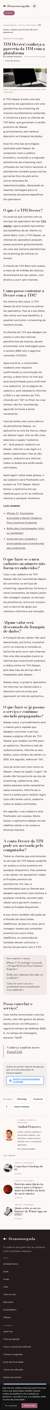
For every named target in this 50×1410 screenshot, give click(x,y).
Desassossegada (10, 25)
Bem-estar (8, 1302)
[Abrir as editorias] (34, 6)
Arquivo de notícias (12, 1377)
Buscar (10, 13)
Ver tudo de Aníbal (26, 1149)
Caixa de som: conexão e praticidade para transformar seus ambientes (25, 543)
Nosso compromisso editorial (17, 1346)
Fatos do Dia (9, 1294)
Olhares (6, 1317)
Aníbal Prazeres (14, 57)
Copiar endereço (22, 1107)
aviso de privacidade (15, 1399)
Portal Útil (14, 1051)
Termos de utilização (13, 1369)
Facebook (38, 1099)
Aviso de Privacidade (13, 1362)
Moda (6, 1279)
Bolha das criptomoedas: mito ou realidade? (25, 976)
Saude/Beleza (9, 1309)
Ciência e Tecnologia (27, 25)
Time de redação (11, 1339)
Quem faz (8, 1331)
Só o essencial (11, 1406)
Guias (5, 1271)
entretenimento (10, 1264)
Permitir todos (29, 1406)
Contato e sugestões (13, 1354)
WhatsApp (22, 1099)
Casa (5, 1287)
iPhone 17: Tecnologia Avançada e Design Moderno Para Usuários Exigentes (24, 518)
